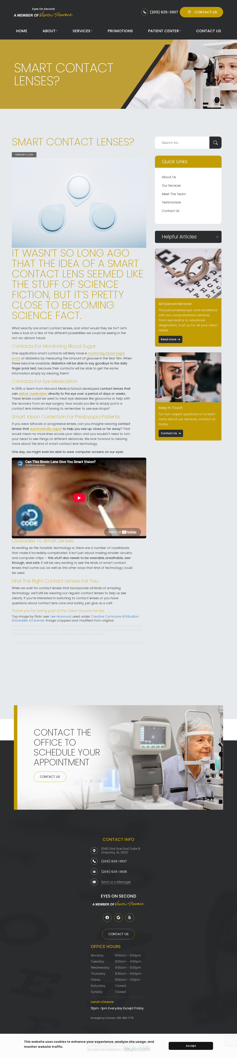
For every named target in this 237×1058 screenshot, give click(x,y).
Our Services (171, 185)
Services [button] (81, 31)
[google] (118, 917)
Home (21, 31)
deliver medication (33, 393)
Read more (168, 339)
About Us (169, 177)
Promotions (120, 31)
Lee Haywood (60, 616)
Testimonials (171, 202)
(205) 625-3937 (114, 861)
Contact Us (208, 31)
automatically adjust (46, 429)
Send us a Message (116, 882)
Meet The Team (174, 194)
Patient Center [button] (163, 31)
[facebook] (107, 917)
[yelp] (129, 917)
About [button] (49, 31)
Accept (191, 1046)
